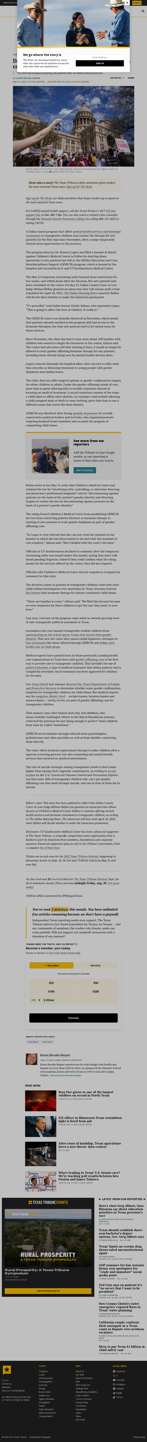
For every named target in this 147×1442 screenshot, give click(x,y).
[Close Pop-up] (127, 2)
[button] (73, 721)
